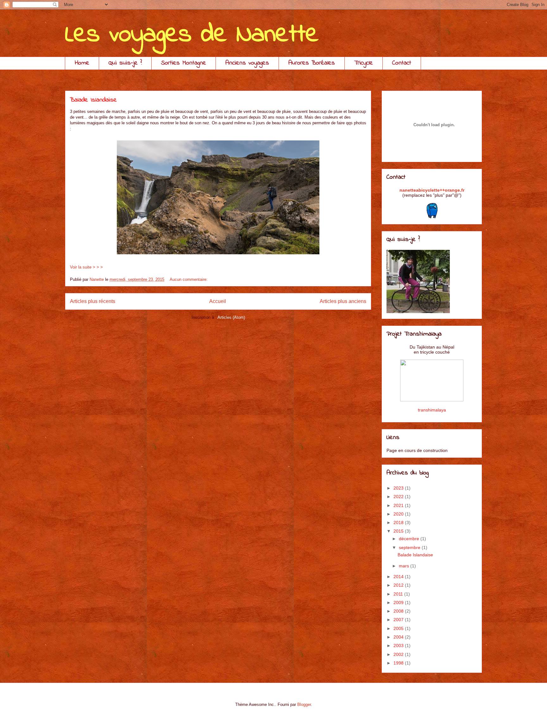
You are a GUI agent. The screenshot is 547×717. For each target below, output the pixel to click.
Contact (401, 63)
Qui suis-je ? (125, 63)
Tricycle (363, 63)
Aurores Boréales (311, 63)
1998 (399, 662)
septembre (410, 547)
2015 (399, 531)
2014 (399, 576)
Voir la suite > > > (86, 267)
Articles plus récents (92, 301)
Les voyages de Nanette (192, 34)
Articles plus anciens (343, 301)
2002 (399, 654)
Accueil (217, 301)
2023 (399, 488)
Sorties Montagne (183, 63)
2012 (399, 585)
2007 (399, 619)
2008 (399, 611)
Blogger (304, 704)
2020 (399, 513)
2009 (399, 602)
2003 (399, 645)
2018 (399, 522)
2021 (399, 505)
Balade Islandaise (93, 100)
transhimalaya (432, 409)
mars (404, 565)
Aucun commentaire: (189, 279)
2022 (399, 496)
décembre (409, 538)
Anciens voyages (247, 63)
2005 (399, 628)
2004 (399, 637)
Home (82, 63)
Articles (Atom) (231, 317)
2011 (398, 593)
